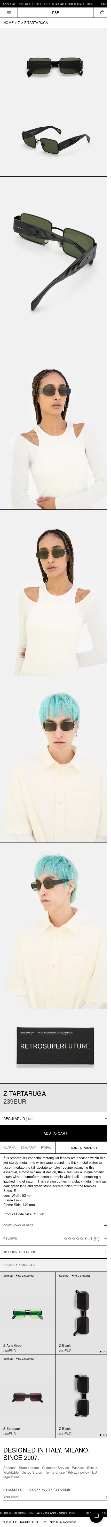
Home (8, 23)
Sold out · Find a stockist (18, 1243)
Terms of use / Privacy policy (67, 1472)
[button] (102, 12)
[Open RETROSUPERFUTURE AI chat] (96, 1516)
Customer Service (55, 1467)
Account (9, 1467)
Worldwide (11, 1472)
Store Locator (29, 1467)
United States (32, 1472)
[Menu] (9, 12)
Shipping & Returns (19, 1219)
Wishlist (78, 1467)
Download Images (18, 1193)
